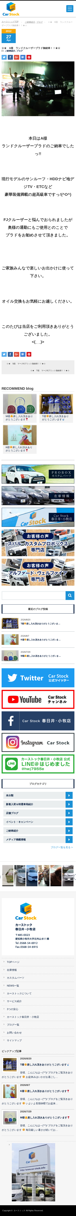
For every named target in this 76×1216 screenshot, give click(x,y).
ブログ (39, 22)
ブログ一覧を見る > (62, 847)
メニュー (69, 8)
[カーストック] (18, 9)
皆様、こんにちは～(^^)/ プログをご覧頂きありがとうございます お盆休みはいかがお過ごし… (37, 1074)
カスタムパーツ (15, 977)
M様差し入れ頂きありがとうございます (43, 1117)
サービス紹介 (14, 1001)
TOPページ (13, 962)
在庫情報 (12, 970)
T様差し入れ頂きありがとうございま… (40, 623)
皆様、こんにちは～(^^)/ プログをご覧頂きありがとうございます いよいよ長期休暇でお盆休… (37, 1101)
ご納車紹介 (30, 22)
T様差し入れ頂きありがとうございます (43, 1064)
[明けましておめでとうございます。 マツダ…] (43, 875)
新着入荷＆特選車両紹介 (19, 804)
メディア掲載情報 (16, 839)
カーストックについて (19, 993)
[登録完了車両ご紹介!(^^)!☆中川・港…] (19, 875)
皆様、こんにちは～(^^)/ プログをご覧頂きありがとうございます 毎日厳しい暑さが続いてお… (37, 1127)
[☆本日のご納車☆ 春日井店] (56, 875)
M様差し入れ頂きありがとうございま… (41, 656)
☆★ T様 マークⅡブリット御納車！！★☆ (49, 370)
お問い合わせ (14, 1032)
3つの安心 (12, 1009)
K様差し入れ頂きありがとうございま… (41, 639)
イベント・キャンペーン (19, 821)
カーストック (19, 1210)
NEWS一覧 (13, 985)
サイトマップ (14, 1040)
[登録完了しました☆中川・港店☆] (7, 875)
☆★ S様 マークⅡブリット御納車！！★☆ (26, 364)
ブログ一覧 (13, 1024)
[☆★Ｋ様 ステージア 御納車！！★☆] (31, 875)
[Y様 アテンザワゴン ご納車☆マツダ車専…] (68, 875)
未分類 (9, 795)
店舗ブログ (12, 813)
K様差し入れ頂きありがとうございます (43, 1091)
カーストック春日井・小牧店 (23, 1017)
